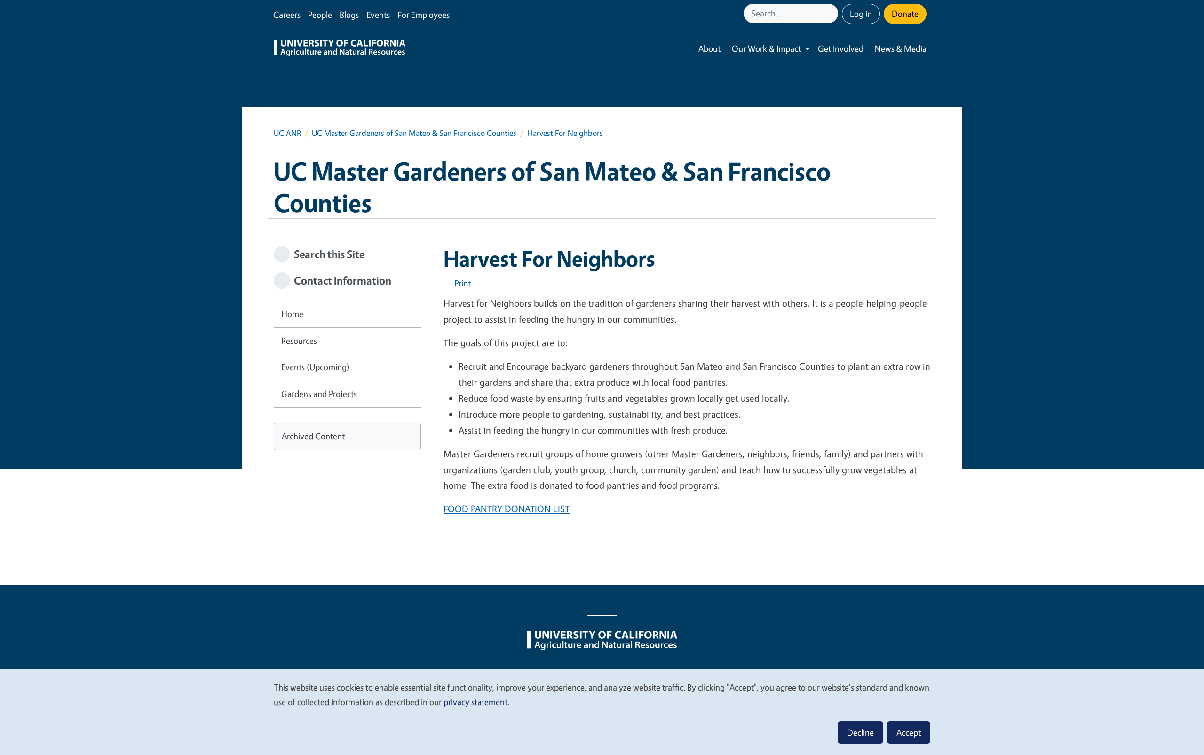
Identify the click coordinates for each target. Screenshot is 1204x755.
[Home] (339, 49)
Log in (861, 13)
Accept (908, 732)
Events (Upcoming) (315, 367)
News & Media (901, 48)
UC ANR (287, 133)
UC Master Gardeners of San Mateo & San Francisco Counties (414, 133)
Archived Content (313, 436)
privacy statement (475, 701)
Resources (299, 340)
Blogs (349, 14)
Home (292, 313)
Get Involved (840, 48)
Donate (905, 13)
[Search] (832, 13)
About (709, 48)
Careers (287, 14)
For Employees (423, 14)
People (320, 14)
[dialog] (602, 711)
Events (378, 14)
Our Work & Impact (766, 48)
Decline (860, 732)
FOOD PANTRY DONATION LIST (507, 509)
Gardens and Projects (319, 393)
